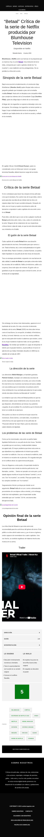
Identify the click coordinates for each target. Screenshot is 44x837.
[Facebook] (14, 831)
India (36, 715)
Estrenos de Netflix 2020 (20, 715)
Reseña (14, 732)
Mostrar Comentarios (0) (21, 749)
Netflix (14, 721)
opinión (14, 727)
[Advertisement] (22, 142)
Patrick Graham (28, 727)
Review (25, 732)
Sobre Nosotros (17, 811)
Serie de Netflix (17, 738)
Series (15, 6)
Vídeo (36, 6)
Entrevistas (29, 6)
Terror (31, 738)
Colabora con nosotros (22, 816)
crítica (27, 710)
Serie (35, 732)
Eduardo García (17, 53)
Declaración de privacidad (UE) (22, 820)
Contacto (28, 811)
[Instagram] (22, 831)
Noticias (21, 6)
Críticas (9, 6)
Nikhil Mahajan (28, 721)
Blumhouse (15, 710)
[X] (18, 831)
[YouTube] (26, 831)
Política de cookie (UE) (22, 825)
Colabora (22, 10)
